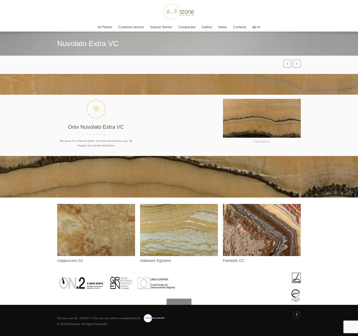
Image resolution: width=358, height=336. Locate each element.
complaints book (129, 318)
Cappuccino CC (70, 261)
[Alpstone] (179, 11)
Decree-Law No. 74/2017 (73, 318)
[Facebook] (296, 314)
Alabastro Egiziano (155, 261)
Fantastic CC (233, 261)
